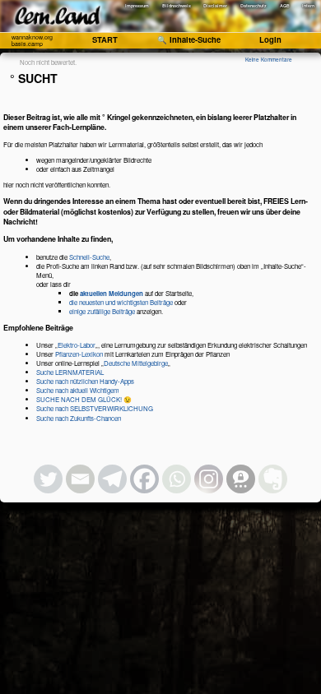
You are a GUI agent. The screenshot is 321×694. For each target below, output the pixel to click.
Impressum (137, 5)
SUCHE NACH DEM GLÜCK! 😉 (84, 399)
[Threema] (240, 479)
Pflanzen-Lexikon (79, 354)
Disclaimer (215, 5)
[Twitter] (48, 479)
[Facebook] (144, 479)
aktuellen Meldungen (111, 293)
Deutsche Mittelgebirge (136, 363)
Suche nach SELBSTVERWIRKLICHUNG (94, 408)
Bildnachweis (176, 5)
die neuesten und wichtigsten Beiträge (121, 302)
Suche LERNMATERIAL (70, 372)
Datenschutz (253, 5)
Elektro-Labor (76, 344)
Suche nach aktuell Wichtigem (77, 390)
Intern (308, 5)
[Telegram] (112, 479)
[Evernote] (272, 479)
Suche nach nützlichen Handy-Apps (85, 381)
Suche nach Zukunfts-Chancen (78, 418)
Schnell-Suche (89, 256)
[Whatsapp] (176, 479)
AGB (285, 5)
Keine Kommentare (268, 59)
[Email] (80, 479)
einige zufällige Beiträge (102, 311)
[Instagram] (208, 479)
